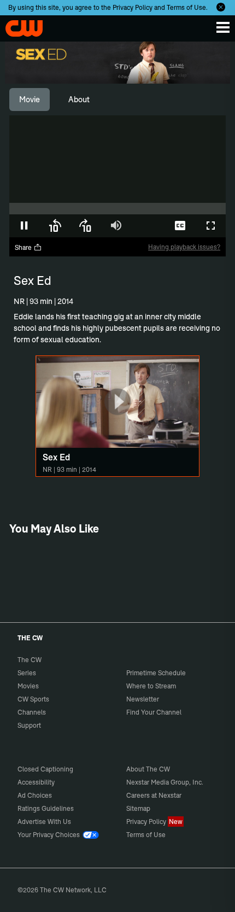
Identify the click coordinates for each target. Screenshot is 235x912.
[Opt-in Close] (220, 7)
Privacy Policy (132, 7)
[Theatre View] (149, 225)
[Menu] (223, 27)
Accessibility (36, 782)
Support (29, 725)
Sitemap (138, 808)
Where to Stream (151, 686)
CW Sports (33, 699)
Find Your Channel (153, 712)
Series (26, 673)
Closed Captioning (45, 769)
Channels (31, 712)
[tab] (29, 99)
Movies (28, 686)
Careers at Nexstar (153, 795)
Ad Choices (34, 795)
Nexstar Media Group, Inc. (164, 782)
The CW (19, 26)
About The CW (148, 769)
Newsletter (142, 699)
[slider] (117, 208)
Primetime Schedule (156, 673)
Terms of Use (186, 7)
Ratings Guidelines (45, 808)
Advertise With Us (44, 821)
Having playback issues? (184, 247)
